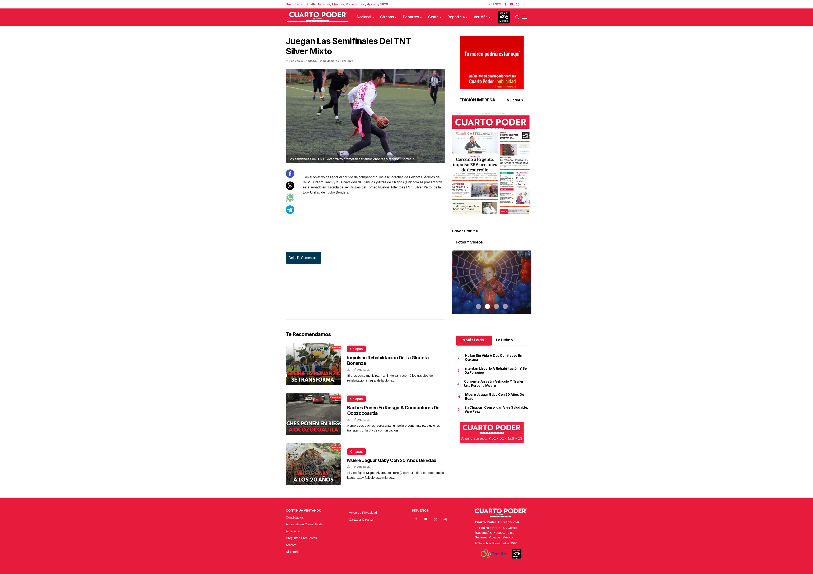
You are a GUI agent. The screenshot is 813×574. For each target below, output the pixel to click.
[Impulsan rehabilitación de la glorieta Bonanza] (313, 364)
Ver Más (480, 17)
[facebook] (505, 4)
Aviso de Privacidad (363, 512)
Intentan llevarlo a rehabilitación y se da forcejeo (496, 370)
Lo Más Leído (472, 340)
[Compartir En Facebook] (290, 177)
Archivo (291, 545)
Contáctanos (295, 517)
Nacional (364, 17)
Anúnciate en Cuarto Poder (305, 524)
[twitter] (517, 4)
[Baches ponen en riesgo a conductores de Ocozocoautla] (313, 414)
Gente (433, 17)
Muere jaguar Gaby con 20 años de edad (392, 460)
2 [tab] (487, 225)
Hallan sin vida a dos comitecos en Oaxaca (493, 357)
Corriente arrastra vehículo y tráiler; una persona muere (494, 383)
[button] (491, 163)
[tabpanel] (491, 173)
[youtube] (511, 4)
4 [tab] (505, 225)
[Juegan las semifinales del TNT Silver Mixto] (365, 116)
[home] (317, 17)
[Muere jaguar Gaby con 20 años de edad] (313, 464)
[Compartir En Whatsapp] (290, 201)
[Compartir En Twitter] (290, 189)
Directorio (293, 551)
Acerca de (293, 531)
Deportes (411, 17)
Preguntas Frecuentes (301, 538)
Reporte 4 (456, 17)
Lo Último (504, 340)
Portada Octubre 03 (466, 231)
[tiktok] (524, 4)
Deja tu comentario (303, 258)
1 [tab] (478, 225)
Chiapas (387, 17)
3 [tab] (496, 225)
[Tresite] (493, 553)
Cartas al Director (361, 519)
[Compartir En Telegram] (290, 213)
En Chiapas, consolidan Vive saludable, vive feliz (496, 409)
